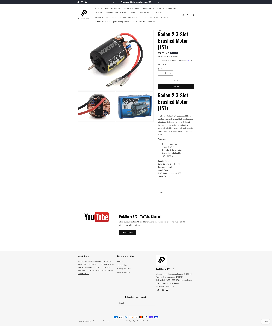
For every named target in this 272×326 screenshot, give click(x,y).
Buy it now (176, 87)
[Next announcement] (158, 2)
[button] (131, 8)
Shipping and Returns (124, 269)
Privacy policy (107, 321)
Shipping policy (130, 321)
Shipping (161, 56)
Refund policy (97, 321)
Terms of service (119, 321)
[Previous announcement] (113, 2)
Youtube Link (127, 232)
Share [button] (162, 192)
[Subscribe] (152, 303)
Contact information (143, 321)
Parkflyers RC (87, 321)
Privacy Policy (122, 265)
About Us (120, 261)
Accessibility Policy (123, 272)
